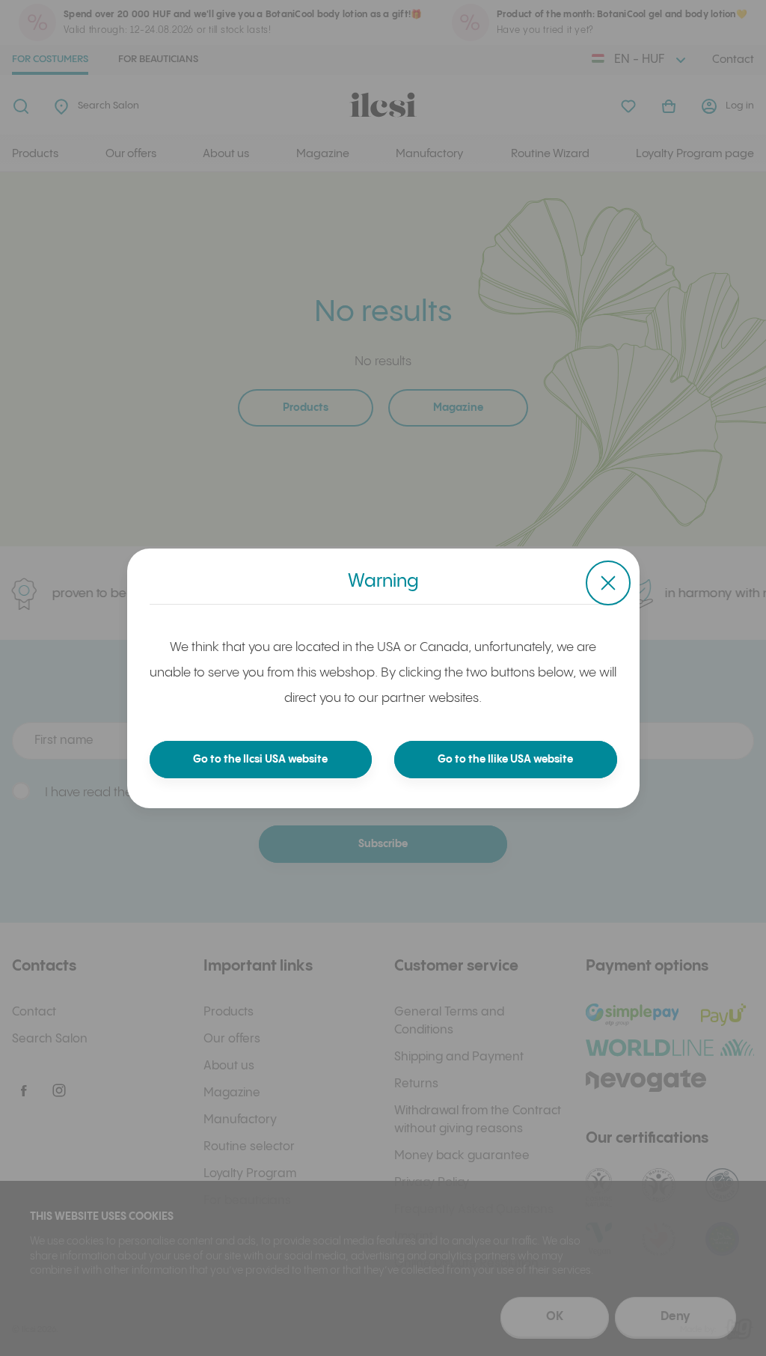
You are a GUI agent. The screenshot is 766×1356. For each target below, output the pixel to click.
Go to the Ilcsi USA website (260, 759)
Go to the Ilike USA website (505, 759)
